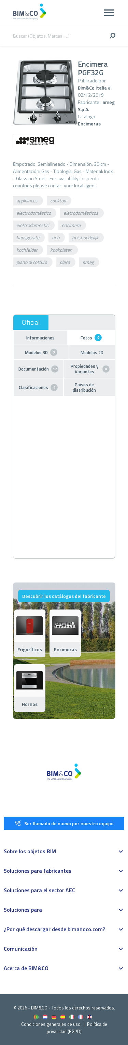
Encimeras (89, 123)
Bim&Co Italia (92, 87)
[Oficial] (30, 322)
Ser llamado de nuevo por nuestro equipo (69, 823)
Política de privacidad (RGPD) (77, 1028)
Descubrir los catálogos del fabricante (64, 596)
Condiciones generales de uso (51, 1024)
